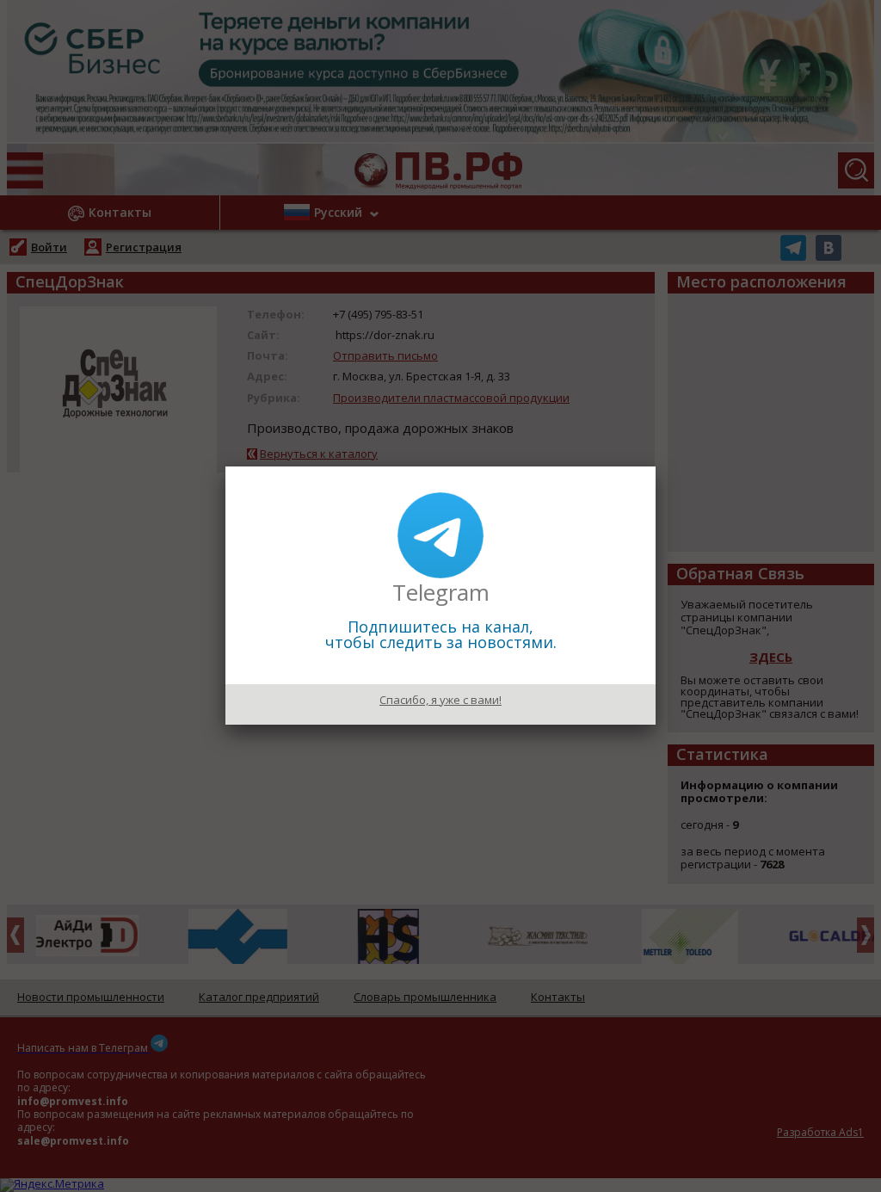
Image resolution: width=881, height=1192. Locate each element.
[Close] (655, 466)
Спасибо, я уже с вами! (440, 699)
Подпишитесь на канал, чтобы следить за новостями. (441, 634)
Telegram (441, 592)
